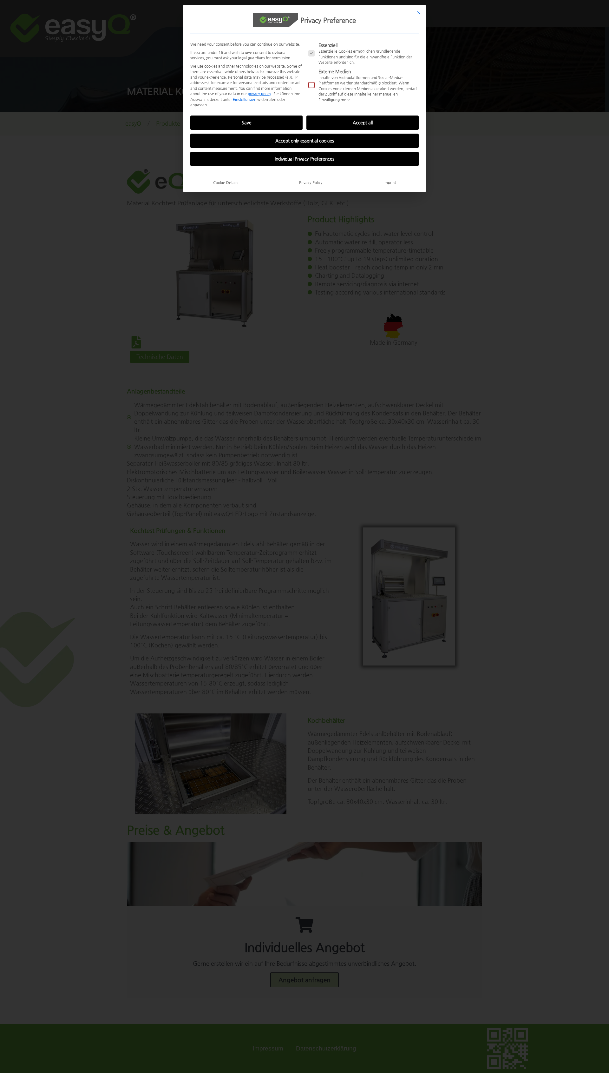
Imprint (389, 182)
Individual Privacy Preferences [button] (304, 158)
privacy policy (259, 93)
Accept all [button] (363, 122)
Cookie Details (225, 182)
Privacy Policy (311, 182)
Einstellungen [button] (244, 99)
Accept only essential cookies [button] (304, 140)
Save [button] (247, 122)
